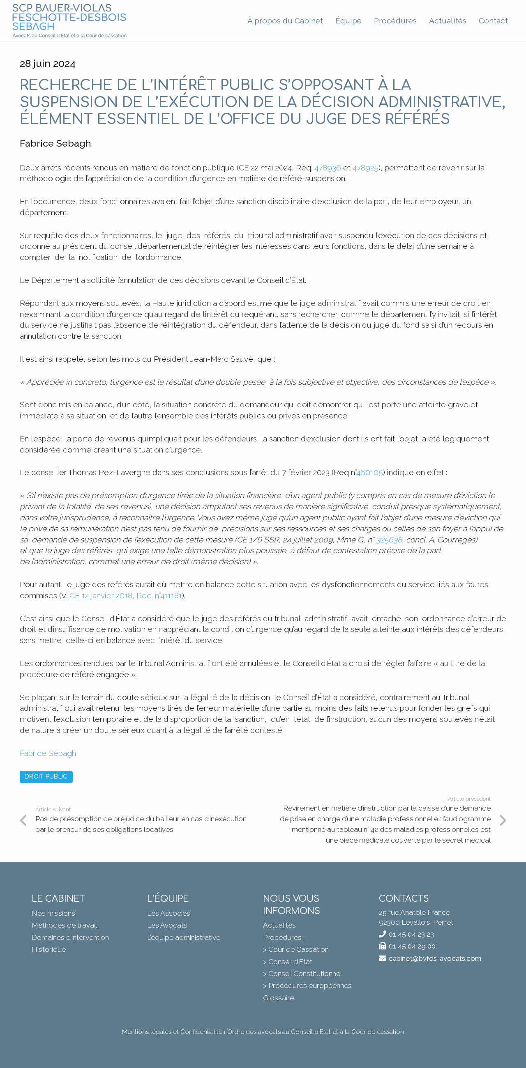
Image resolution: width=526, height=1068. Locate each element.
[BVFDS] (69, 20)
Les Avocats (167, 925)
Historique (49, 949)
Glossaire (278, 998)
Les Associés (168, 913)
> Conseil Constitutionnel (302, 973)
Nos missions (53, 913)
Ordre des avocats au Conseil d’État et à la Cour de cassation (315, 1032)
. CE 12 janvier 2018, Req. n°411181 (124, 595)
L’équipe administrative (183, 937)
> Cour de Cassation (296, 949)
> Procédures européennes (307, 985)
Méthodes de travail (64, 925)
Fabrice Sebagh (48, 753)
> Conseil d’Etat (287, 962)
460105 (369, 472)
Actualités (279, 925)
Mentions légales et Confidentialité (172, 1032)
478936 (327, 167)
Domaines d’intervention (70, 937)
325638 (389, 539)
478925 (365, 167)
